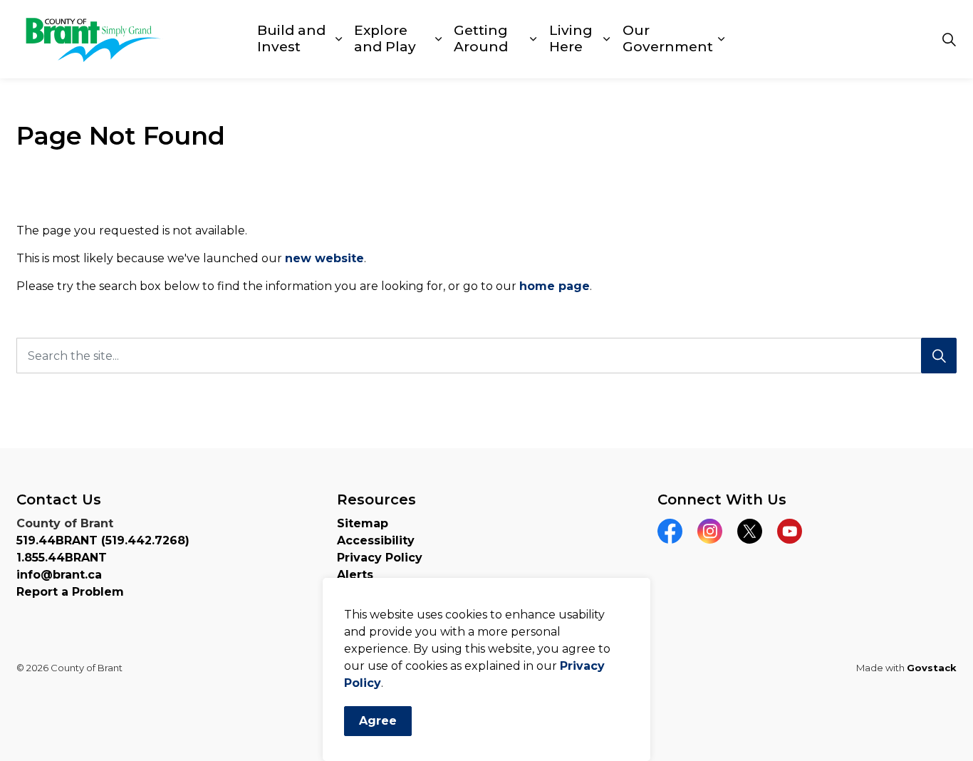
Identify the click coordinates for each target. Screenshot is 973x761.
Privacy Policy (379, 557)
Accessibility (376, 540)
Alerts (355, 574)
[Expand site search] (949, 39)
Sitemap (362, 523)
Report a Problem (70, 592)
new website (324, 258)
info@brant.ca (59, 574)
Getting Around (481, 38)
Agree (378, 721)
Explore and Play (385, 38)
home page (554, 286)
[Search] (939, 355)
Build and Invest (291, 38)
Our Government (668, 38)
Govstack (932, 667)
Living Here (571, 38)
